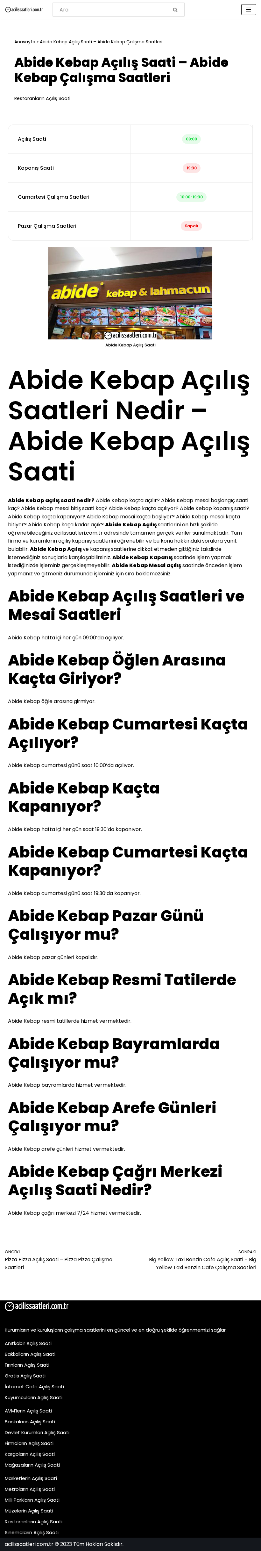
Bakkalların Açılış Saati (30, 1354)
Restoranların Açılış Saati (42, 98)
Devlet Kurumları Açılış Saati (37, 1432)
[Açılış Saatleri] (24, 10)
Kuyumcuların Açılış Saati (33, 1397)
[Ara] (176, 10)
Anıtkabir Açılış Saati (28, 1343)
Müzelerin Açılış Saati (29, 1510)
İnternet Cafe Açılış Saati (34, 1386)
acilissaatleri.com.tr (78, 533)
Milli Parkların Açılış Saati (32, 1500)
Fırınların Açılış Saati (27, 1365)
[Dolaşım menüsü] (248, 9)
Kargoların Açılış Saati (30, 1454)
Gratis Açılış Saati (25, 1375)
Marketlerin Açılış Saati (31, 1478)
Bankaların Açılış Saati (30, 1421)
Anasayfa (24, 42)
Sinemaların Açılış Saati (32, 1532)
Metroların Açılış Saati (30, 1489)
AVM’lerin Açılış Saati (28, 1410)
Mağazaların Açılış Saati (32, 1465)
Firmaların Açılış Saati (29, 1443)
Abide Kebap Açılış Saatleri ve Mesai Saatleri (126, 605)
